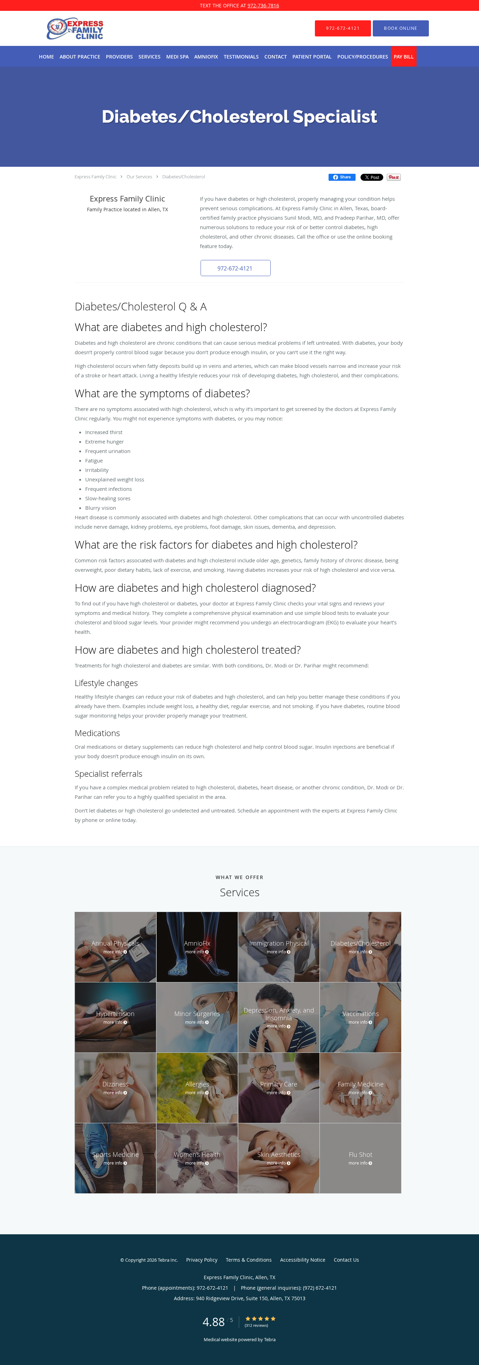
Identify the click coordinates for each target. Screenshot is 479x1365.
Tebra (270, 1339)
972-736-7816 (263, 5)
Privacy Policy (201, 1259)
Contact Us (346, 1259)
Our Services (139, 176)
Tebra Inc (167, 1260)
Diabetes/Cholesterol (183, 176)
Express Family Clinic (95, 176)
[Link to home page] (64, 28)
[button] (401, 28)
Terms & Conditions (249, 1259)
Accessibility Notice (302, 1259)
